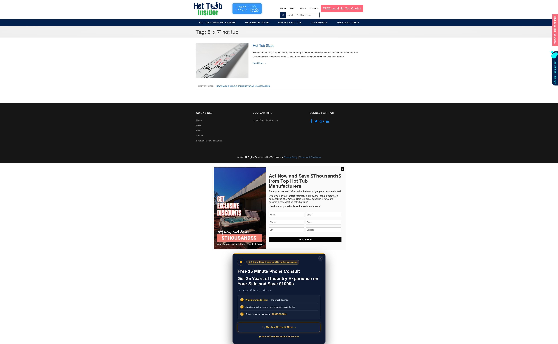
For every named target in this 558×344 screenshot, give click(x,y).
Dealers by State (257, 22)
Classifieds (319, 22)
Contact (314, 8)
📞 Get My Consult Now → (279, 327)
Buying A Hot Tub (289, 22)
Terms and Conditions (310, 157)
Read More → (259, 63)
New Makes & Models (227, 86)
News (293, 8)
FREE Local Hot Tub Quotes (342, 8)
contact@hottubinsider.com (265, 120)
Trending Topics (348, 22)
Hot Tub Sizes (263, 45)
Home (283, 8)
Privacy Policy (290, 157)
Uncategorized (262, 86)
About (303, 8)
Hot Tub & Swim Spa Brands (217, 22)
